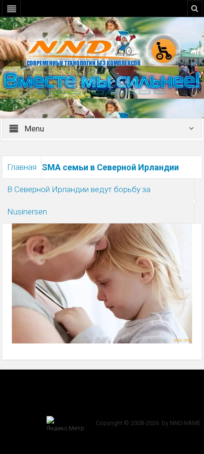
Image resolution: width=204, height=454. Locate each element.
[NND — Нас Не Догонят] (102, 49)
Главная (22, 167)
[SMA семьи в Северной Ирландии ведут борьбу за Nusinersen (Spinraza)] (102, 283)
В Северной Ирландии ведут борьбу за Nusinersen (78, 200)
